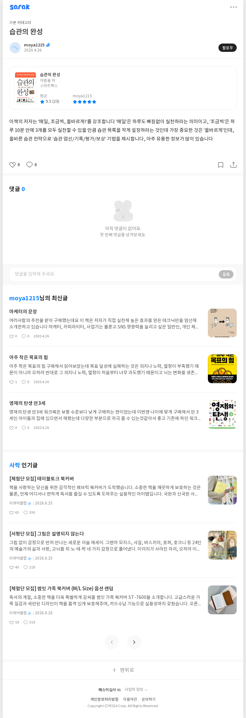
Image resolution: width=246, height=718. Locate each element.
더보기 (233, 7)
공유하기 (233, 165)
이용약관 (130, 700)
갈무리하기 (220, 165)
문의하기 (149, 700)
